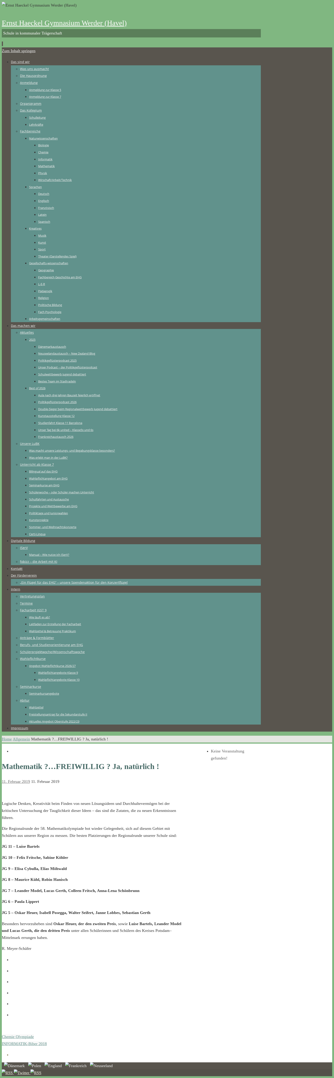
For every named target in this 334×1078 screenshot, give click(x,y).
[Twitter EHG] (22, 1073)
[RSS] (8, 1073)
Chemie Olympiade (18, 1036)
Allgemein (21, 739)
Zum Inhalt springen (18, 51)
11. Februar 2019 (16, 781)
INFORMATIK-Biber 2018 (24, 1043)
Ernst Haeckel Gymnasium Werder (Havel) (64, 23)
